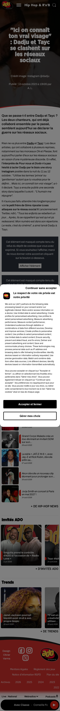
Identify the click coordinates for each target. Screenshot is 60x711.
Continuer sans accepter (41, 288)
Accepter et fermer (30, 404)
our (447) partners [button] (20, 303)
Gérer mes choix (30, 416)
